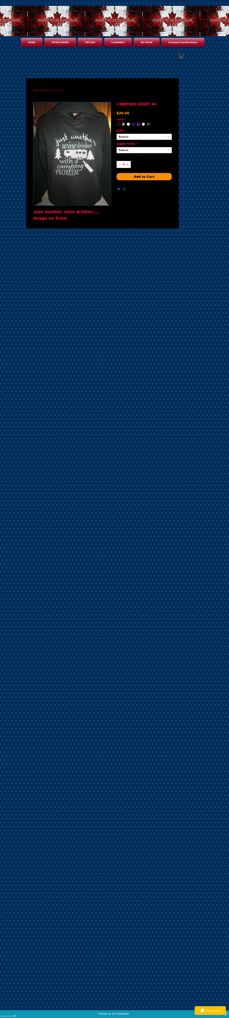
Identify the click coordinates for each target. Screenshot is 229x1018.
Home (36, 90)
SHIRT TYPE (127, 144)
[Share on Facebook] (118, 189)
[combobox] (144, 137)
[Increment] (127, 164)
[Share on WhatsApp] (124, 189)
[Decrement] (119, 164)
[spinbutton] (123, 164)
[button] (181, 55)
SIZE (121, 130)
